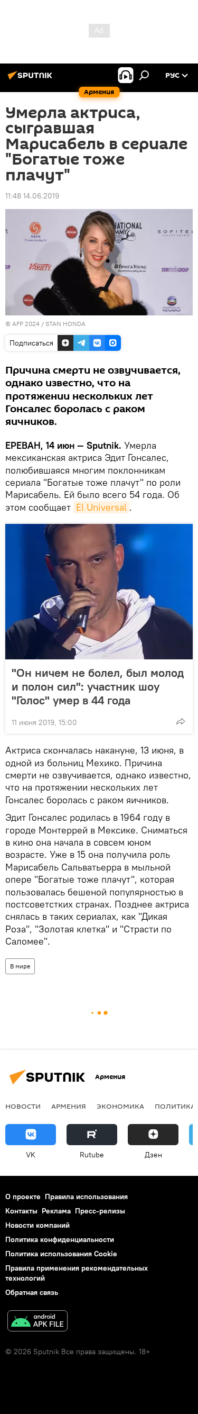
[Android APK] (37, 1322)
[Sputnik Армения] (31, 79)
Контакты (21, 1211)
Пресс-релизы (100, 1211)
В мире (20, 966)
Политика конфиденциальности (59, 1239)
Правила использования (86, 1196)
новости (23, 1106)
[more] (180, 721)
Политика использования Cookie (61, 1253)
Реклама (56, 1211)
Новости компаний (37, 1225)
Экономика (120, 1106)
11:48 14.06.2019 (32, 196)
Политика (175, 1106)
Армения (68, 1106)
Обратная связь (31, 1292)
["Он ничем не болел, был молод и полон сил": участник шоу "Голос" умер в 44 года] (99, 591)
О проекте (23, 1196)
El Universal (101, 507)
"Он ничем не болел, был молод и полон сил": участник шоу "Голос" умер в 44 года (98, 686)
